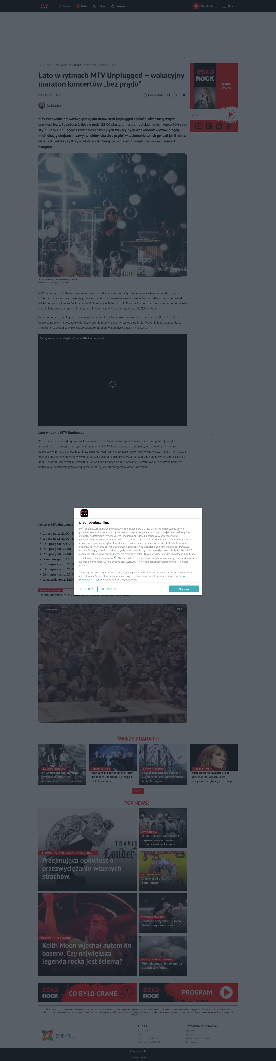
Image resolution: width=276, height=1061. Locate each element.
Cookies (98, 579)
